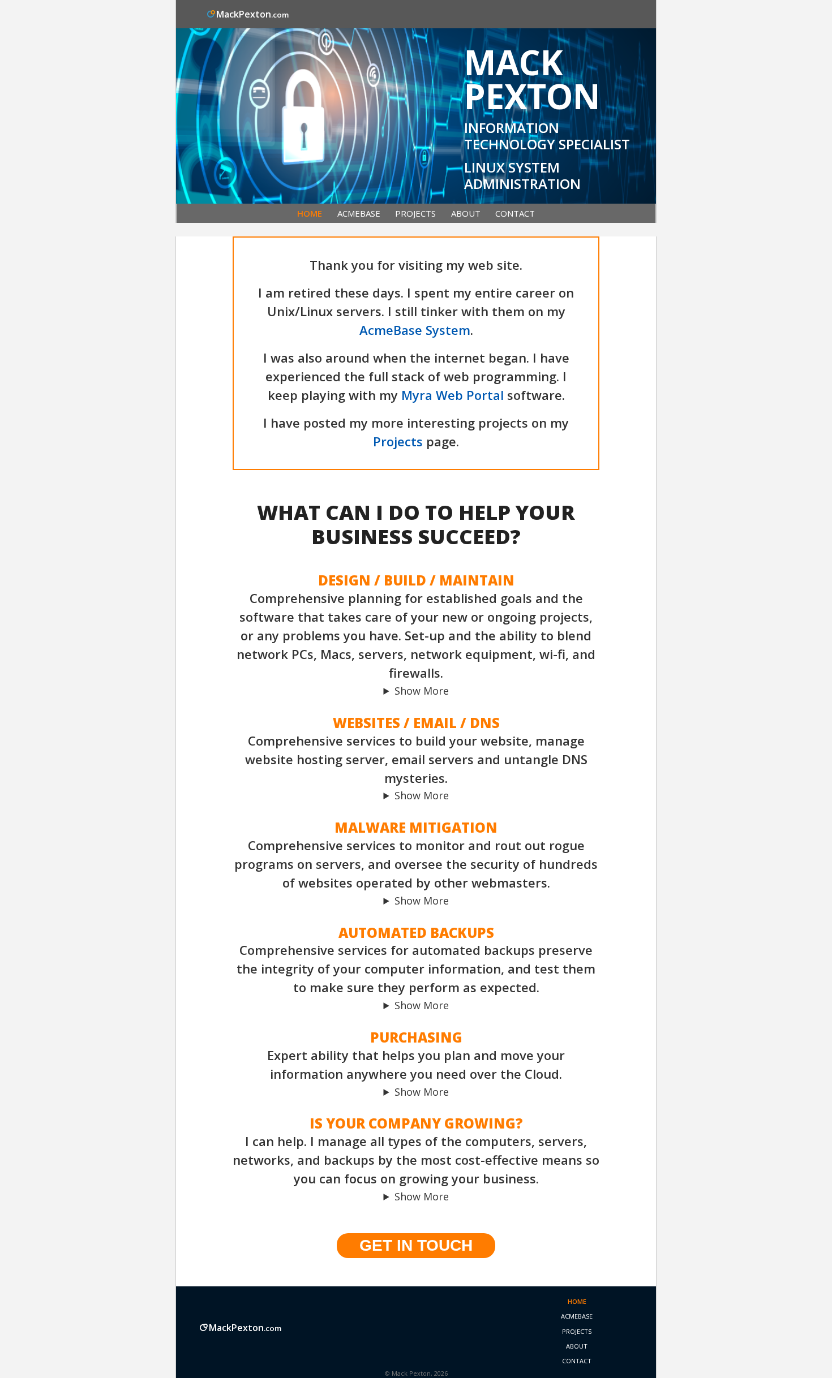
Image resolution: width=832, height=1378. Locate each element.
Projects (415, 213)
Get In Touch (416, 1245)
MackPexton (252, 14)
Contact (515, 213)
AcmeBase (358, 213)
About (466, 213)
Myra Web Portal (452, 394)
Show (407, 690)
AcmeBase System (414, 329)
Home (309, 213)
